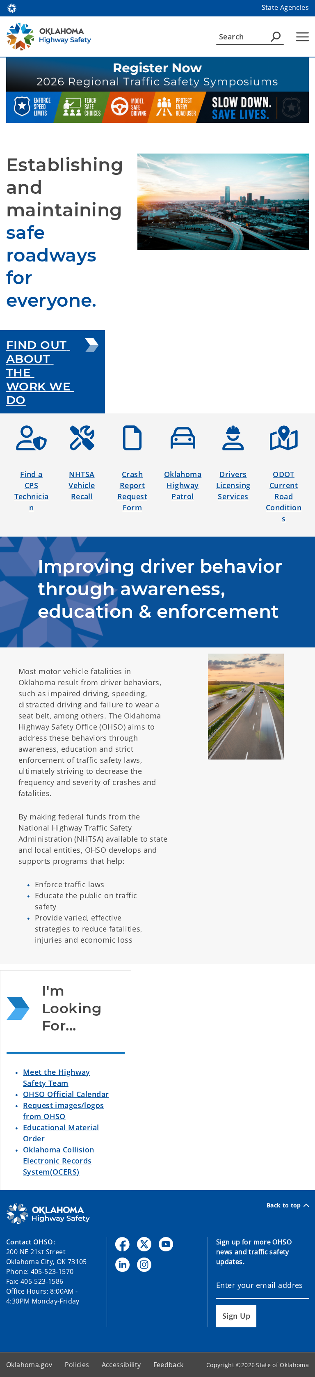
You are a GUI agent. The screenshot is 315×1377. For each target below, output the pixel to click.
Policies (77, 1364)
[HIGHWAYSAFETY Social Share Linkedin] (122, 1265)
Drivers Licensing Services (233, 485)
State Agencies (285, 7)
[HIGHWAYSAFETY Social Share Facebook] (122, 1244)
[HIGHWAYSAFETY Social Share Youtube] (166, 1244)
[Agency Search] (275, 36)
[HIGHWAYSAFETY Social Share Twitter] (144, 1244)
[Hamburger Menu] (302, 36)
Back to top (284, 1205)
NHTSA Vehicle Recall (81, 485)
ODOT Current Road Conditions (283, 496)
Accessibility (121, 1364)
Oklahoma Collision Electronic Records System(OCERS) (58, 1161)
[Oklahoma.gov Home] (12, 7)
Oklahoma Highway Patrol (182, 485)
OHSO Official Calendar (66, 1094)
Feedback (168, 1364)
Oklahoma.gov (29, 1364)
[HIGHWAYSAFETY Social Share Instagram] (144, 1265)
